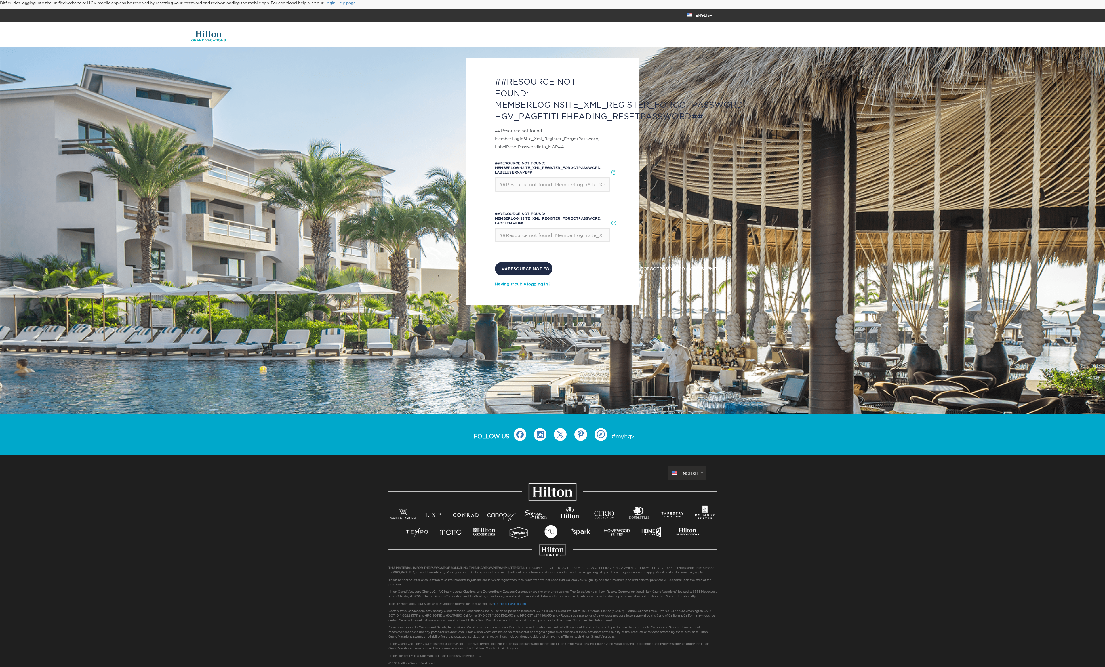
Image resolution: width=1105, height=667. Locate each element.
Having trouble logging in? (522, 284)
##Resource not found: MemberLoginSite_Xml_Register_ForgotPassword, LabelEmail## (548, 218)
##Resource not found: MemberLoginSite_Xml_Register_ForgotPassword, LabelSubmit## (527, 268)
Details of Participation (510, 603)
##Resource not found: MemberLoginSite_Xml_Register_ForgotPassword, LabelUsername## (548, 167)
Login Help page (340, 3)
